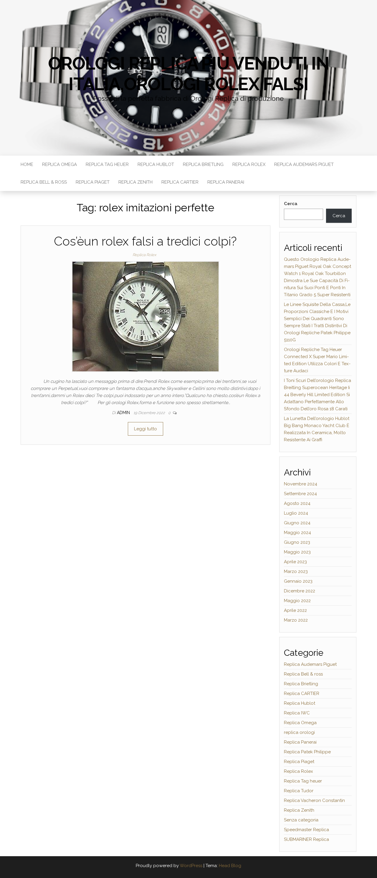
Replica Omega (59, 164)
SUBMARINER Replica (306, 839)
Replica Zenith (135, 182)
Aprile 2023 (295, 561)
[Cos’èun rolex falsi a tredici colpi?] (145, 316)
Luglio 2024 (296, 513)
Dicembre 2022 (299, 591)
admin (124, 412)
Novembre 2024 (300, 484)
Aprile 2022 (295, 610)
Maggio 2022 (297, 600)
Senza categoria (301, 820)
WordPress (191, 865)
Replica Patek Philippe (307, 752)
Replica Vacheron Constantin (314, 800)
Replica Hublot (156, 164)
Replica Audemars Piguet (304, 164)
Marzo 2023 (296, 571)
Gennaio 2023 (298, 581)
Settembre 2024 (300, 493)
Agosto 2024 (297, 503)
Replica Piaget (93, 182)
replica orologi (299, 732)
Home (27, 164)
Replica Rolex (248, 164)
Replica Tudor (298, 790)
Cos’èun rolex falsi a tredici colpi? (145, 241)
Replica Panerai (225, 182)
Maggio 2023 (297, 552)
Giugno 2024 (297, 523)
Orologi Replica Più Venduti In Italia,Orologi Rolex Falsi (188, 73)
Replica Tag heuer (107, 164)
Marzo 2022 (296, 620)
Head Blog (230, 865)
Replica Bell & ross (44, 182)
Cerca (290, 203)
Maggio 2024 (297, 532)
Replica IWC (297, 713)
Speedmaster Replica (306, 829)
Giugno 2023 (297, 542)
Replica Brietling (203, 164)
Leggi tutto (145, 428)
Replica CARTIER (180, 182)
